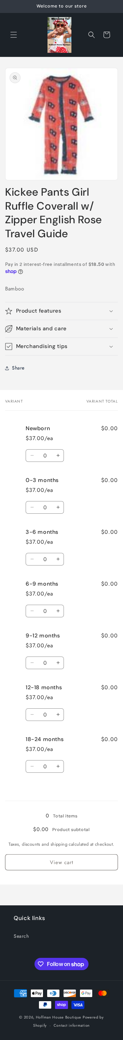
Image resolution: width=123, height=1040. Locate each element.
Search (21, 936)
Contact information (72, 1025)
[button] (13, 34)
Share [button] (18, 367)
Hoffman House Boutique (59, 1017)
